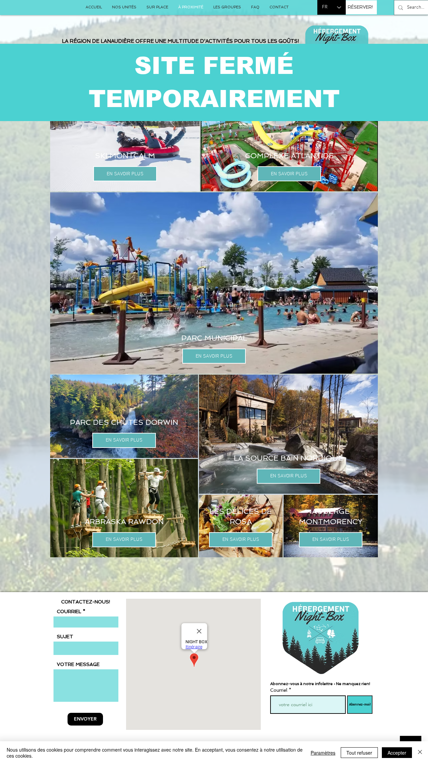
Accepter (397, 752)
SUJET (65, 636)
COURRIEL (69, 611)
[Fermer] (420, 753)
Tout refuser (359, 752)
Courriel (278, 690)
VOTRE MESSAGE (78, 664)
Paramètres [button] (323, 752)
